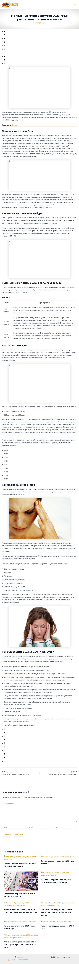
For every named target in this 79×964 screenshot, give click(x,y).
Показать (15, 125)
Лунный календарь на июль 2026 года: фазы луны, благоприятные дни (20, 944)
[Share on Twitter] (4, 39)
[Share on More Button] (4, 60)
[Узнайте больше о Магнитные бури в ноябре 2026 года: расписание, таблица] (58, 874)
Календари (43, 23)
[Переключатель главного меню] (75, 4)
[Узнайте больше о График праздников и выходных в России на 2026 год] (21, 858)
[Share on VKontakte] (4, 35)
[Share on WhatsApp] (4, 46)
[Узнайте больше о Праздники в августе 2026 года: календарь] (20, 921)
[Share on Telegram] (4, 31)
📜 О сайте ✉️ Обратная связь (18, 960)
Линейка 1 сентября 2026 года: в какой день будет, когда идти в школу (56, 912)
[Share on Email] (4, 56)
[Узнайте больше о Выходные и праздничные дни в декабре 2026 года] (21, 881)
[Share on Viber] (4, 49)
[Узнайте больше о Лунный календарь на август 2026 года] (56, 921)
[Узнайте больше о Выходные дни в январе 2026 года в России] (58, 857)
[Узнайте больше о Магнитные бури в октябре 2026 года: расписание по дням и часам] (21, 904)
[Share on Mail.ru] (4, 53)
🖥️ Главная (19, 957)
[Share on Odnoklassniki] (4, 42)
